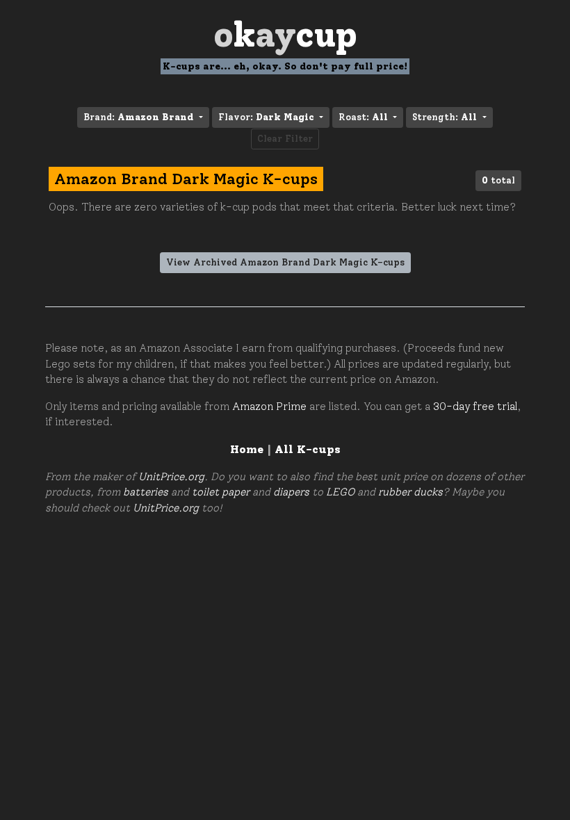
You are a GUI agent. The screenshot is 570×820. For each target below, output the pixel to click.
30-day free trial (475, 406)
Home (246, 449)
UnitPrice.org (171, 476)
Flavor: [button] (266, 117)
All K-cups (308, 449)
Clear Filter (285, 138)
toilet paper (221, 492)
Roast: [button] (363, 117)
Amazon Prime (269, 406)
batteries (145, 492)
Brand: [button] (138, 117)
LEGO (340, 492)
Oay (285, 34)
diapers (291, 492)
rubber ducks (410, 492)
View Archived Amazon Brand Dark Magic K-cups (285, 262)
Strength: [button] (444, 117)
